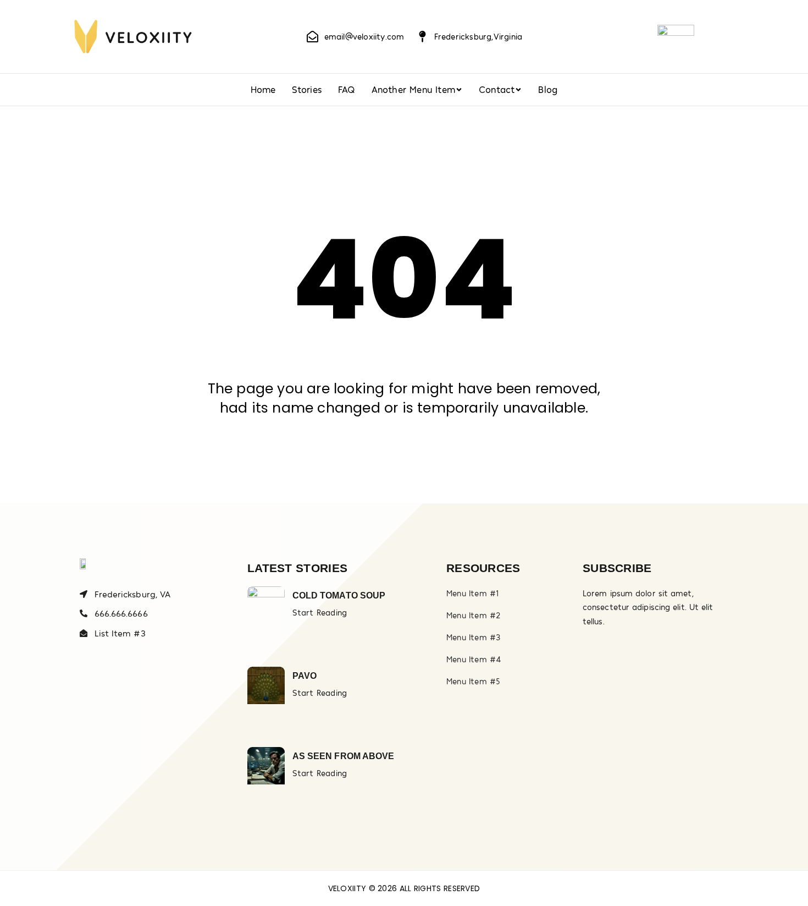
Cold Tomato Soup (339, 595)
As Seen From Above (343, 756)
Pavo (304, 675)
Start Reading (319, 612)
